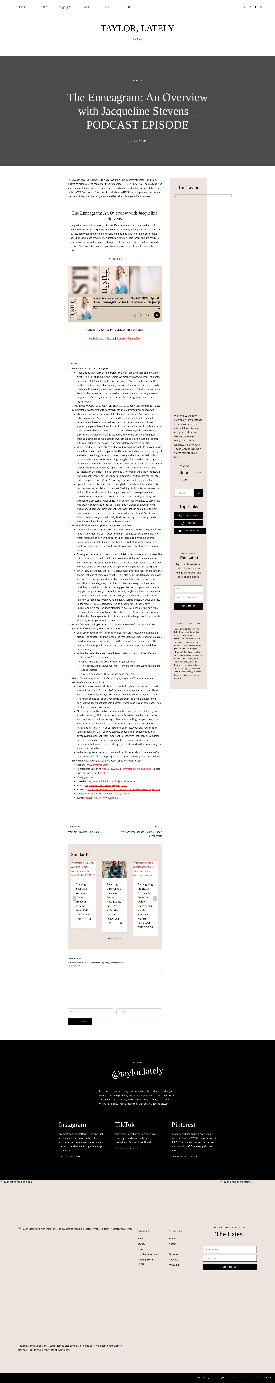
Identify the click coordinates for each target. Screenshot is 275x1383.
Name (73, 1011)
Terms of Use (250, 1378)
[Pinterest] (261, 7)
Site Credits (267, 1378)
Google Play (134, 338)
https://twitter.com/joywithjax (102, 797)
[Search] (198, 493)
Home (22, 7)
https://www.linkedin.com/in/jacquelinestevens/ (112, 781)
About (43, 7)
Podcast (137, 81)
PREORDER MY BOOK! (65, 7)
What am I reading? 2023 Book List (86, 829)
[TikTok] (249, 7)
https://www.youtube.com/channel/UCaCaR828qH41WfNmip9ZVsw (124, 789)
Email (121, 1011)
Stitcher (121, 338)
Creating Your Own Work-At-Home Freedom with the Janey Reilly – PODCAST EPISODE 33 (83, 901)
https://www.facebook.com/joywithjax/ (109, 793)
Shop (129, 7)
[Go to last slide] (74, 898)
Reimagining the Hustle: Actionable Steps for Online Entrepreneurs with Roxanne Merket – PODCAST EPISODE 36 (145, 906)
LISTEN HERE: (115, 259)
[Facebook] (255, 7)
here (106, 773)
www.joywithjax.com (97, 764)
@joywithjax (86, 777)
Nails (108, 7)
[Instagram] (244, 7)
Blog (86, 7)
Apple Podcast (96, 338)
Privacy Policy (238, 1378)
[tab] (109, 938)
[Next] (155, 898)
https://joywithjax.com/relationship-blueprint (126, 768)
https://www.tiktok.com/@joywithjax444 (106, 785)
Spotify (110, 338)
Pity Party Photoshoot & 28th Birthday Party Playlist (141, 831)
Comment (74, 965)
